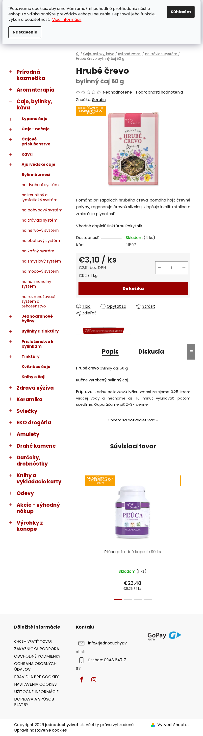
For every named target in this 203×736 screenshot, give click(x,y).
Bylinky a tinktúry (40, 331)
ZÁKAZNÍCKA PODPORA (36, 649)
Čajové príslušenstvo (36, 141)
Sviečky (27, 411)
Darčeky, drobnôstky (32, 460)
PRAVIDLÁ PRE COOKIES (36, 677)
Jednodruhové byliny (37, 318)
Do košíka (133, 288)
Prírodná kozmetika (31, 75)
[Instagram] (94, 679)
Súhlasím (181, 12)
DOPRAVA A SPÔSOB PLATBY (34, 701)
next (186, 536)
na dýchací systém (40, 185)
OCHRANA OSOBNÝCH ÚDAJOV (35, 666)
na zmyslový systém (41, 261)
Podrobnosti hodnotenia (159, 92)
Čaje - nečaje (36, 129)
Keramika (30, 399)
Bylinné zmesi (36, 174)
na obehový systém (41, 240)
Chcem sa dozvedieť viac (131, 420)
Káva (27, 154)
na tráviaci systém (39, 220)
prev (80, 536)
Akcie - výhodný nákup (38, 508)
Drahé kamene (36, 445)
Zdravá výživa (35, 387)
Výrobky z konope (30, 526)
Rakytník (133, 226)
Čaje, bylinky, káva (34, 104)
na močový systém (40, 271)
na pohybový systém (42, 210)
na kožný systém (38, 251)
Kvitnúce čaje (36, 366)
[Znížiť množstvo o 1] (159, 268)
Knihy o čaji (34, 377)
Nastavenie (25, 32)
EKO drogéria (34, 422)
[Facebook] (81, 679)
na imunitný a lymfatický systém (39, 197)
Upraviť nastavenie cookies (40, 730)
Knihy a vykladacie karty (39, 478)
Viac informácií (66, 19)
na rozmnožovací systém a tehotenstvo (38, 301)
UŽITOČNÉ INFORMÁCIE (36, 692)
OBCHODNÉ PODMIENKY (37, 656)
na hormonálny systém (36, 284)
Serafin (99, 99)
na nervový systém (40, 230)
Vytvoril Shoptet (173, 725)
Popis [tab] (110, 351)
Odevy (25, 493)
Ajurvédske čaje (38, 164)
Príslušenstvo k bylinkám (37, 344)
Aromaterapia (35, 89)
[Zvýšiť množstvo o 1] (184, 268)
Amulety (28, 434)
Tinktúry (31, 356)
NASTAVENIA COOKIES (35, 684)
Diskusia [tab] (151, 351)
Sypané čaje (34, 119)
